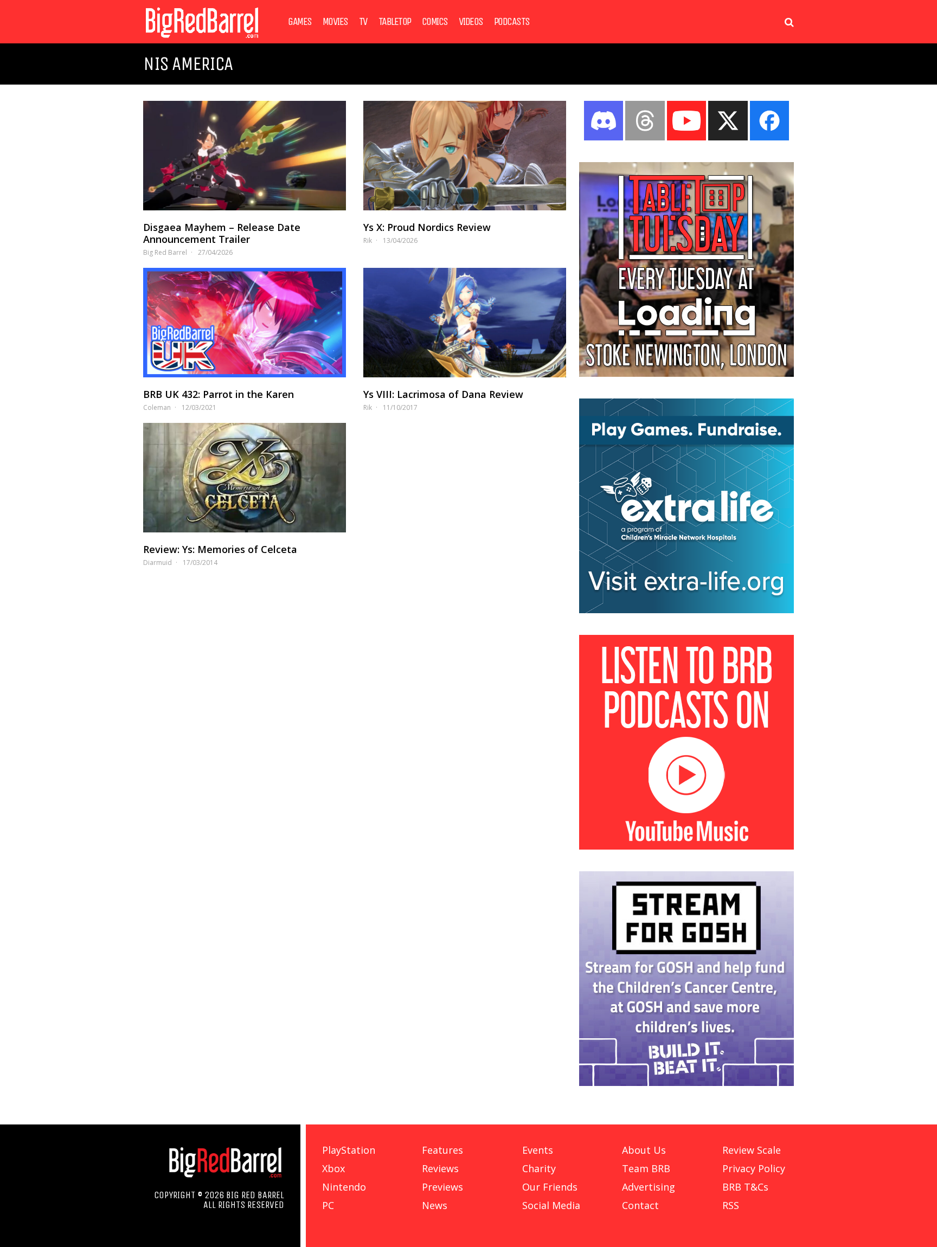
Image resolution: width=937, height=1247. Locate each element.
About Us (644, 1149)
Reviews (440, 1168)
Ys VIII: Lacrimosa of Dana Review (443, 394)
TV (363, 21)
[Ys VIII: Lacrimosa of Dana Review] (464, 322)
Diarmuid (157, 562)
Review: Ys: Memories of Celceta (220, 549)
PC (328, 1205)
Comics (435, 21)
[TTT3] (686, 374)
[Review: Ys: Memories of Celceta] (244, 477)
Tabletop (394, 21)
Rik (367, 240)
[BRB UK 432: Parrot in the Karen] (244, 322)
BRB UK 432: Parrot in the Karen (218, 394)
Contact (640, 1205)
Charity (539, 1168)
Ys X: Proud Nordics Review (427, 227)
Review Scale (751, 1149)
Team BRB (646, 1168)
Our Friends (549, 1186)
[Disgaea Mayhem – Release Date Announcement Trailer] (244, 155)
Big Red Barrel (165, 252)
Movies (335, 21)
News (434, 1205)
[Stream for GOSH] (686, 1083)
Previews (442, 1186)
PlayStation (348, 1149)
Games (300, 21)
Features (442, 1149)
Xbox (333, 1168)
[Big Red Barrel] (202, 40)
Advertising (648, 1186)
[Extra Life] (686, 610)
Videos (471, 21)
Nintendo (344, 1186)
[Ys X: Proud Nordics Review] (464, 155)
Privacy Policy (753, 1168)
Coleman (157, 407)
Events (537, 1149)
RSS (730, 1205)
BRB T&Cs (745, 1186)
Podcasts (512, 21)
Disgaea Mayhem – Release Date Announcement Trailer (221, 233)
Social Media (551, 1205)
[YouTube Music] (686, 846)
